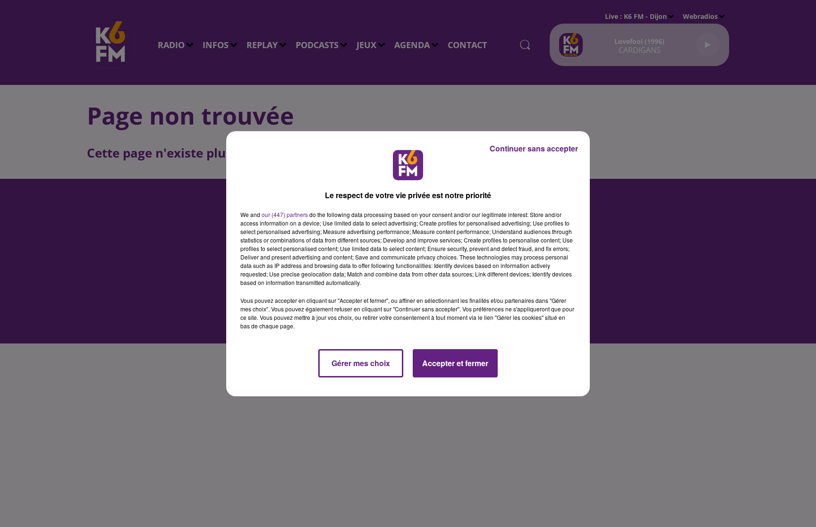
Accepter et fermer (455, 363)
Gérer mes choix (361, 363)
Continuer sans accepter (534, 148)
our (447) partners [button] (285, 214)
